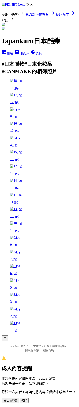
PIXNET (24, 346)
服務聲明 (48, 350)
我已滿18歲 (10, 400)
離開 (24, 400)
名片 (38, 53)
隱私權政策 (32, 350)
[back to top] (5, 338)
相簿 (10, 53)
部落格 (24, 53)
